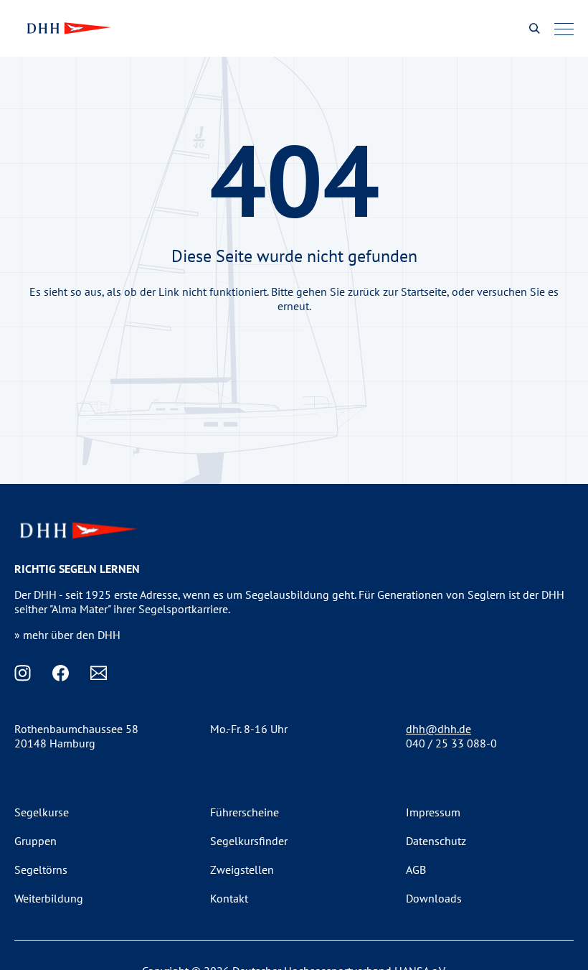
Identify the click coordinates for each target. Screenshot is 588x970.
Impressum (433, 812)
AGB (416, 869)
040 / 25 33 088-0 (451, 743)
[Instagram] (22, 673)
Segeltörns (40, 869)
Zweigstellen (242, 869)
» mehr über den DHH (67, 635)
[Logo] (67, 28)
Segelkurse (41, 812)
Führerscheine (244, 812)
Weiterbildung (48, 898)
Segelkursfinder (249, 841)
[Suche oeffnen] (534, 28)
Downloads (434, 898)
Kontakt (229, 898)
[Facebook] (60, 673)
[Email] (98, 673)
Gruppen (35, 841)
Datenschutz (436, 841)
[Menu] (564, 28)
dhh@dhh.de (438, 729)
